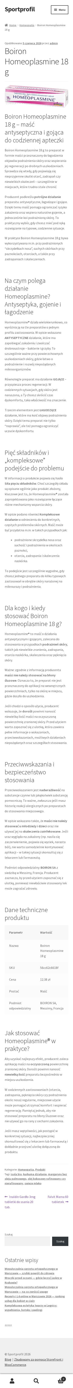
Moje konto (12, 1381)
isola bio (16, 1174)
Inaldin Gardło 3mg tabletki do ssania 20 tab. (20, 1201)
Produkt (40, 1169)
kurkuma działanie (35, 1174)
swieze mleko (33, 1183)
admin (54, 43)
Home (12, 25)
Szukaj (9, 1234)
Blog (8, 1359)
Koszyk (56, 1377)
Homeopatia (26, 25)
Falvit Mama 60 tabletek (57, 1199)
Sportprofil (20, 9)
